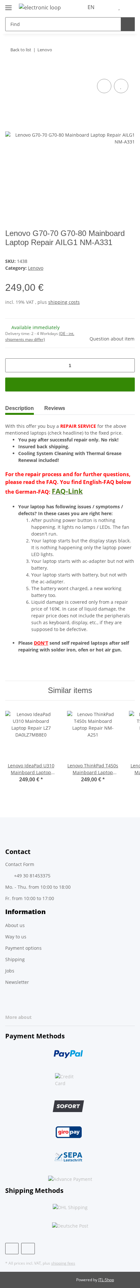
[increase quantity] (127, 365)
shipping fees (63, 1263)
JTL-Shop (106, 1279)
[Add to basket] (10, 70)
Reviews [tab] (54, 408)
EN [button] (91, 7)
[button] (109, 7)
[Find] (128, 24)
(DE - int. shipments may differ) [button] (39, 336)
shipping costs (64, 302)
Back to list (20, 50)
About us (15, 925)
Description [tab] (19, 408)
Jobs (9, 971)
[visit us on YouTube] (28, 1248)
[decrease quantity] (13, 365)
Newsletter (17, 982)
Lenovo (35, 268)
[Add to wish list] (121, 86)
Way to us (15, 937)
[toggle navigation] (8, 5)
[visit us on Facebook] (12, 1248)
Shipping (15, 959)
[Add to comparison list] (104, 86)
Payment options (23, 948)
